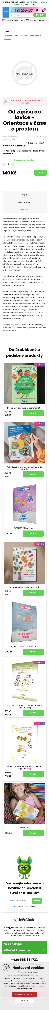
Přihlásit (37, 10)
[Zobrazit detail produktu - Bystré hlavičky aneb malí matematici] (24, 383)
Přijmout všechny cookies (24, 994)
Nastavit (24, 1000)
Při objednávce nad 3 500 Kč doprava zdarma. (27, 20)
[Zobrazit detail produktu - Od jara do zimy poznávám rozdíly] (24, 563)
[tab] (25, 194)
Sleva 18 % (39, 365)
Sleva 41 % (39, 662)
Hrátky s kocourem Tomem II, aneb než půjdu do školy (24, 706)
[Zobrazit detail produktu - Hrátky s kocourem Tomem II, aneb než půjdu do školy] (24, 681)
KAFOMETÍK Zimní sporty (25, 528)
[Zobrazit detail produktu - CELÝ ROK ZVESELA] (24, 803)
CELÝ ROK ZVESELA (25, 828)
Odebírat (19, 906)
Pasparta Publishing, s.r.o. (10, 138)
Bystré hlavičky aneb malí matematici (24, 408)
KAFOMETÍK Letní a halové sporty (25, 646)
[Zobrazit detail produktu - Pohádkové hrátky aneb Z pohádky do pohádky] (24, 442)
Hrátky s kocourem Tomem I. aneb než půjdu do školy (24, 767)
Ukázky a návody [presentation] (24, 202)
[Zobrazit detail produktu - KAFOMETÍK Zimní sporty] (24, 504)
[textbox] (21, 15)
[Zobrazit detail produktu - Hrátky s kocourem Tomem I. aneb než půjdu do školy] (24, 742)
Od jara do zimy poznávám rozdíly (24, 587)
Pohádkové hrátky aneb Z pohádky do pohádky (24, 468)
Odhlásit (32, 906)
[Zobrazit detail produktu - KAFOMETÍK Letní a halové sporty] (24, 622)
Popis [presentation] (24, 195)
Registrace (31, 10)
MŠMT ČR (20, 145)
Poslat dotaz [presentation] (24, 209)
